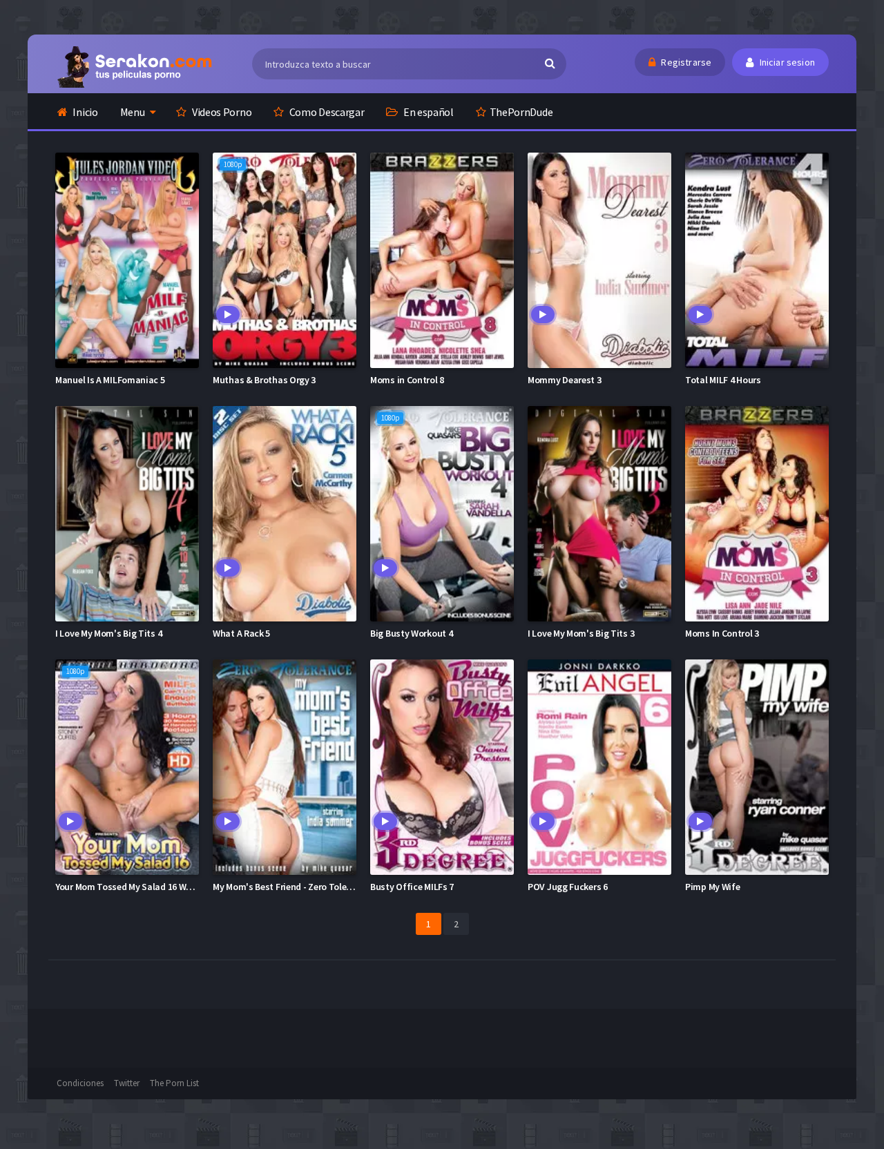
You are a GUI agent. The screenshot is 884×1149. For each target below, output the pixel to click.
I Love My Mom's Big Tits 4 (108, 633)
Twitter (127, 1083)
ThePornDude (521, 112)
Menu (132, 112)
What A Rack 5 (241, 633)
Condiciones (80, 1083)
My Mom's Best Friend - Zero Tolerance (291, 886)
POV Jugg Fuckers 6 (568, 886)
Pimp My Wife (712, 886)
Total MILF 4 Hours (723, 380)
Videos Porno (220, 112)
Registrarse (685, 62)
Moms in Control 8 (407, 380)
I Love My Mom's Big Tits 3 (581, 633)
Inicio (84, 112)
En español (427, 112)
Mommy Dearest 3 (565, 380)
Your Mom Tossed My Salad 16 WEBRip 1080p (145, 886)
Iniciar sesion (786, 62)
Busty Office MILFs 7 (412, 886)
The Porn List (174, 1083)
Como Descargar (326, 112)
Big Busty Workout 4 (411, 633)
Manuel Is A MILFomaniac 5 (110, 380)
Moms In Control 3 (722, 633)
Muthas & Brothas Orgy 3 (264, 380)
